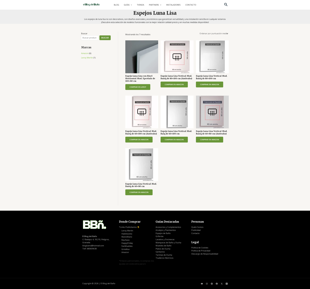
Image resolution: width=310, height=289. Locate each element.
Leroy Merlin (87, 57)
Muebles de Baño (163, 245)
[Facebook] (217, 284)
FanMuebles (127, 246)
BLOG (116, 5)
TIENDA (140, 5)
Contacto (195, 233)
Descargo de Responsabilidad (204, 253)
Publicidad (196, 230)
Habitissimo (126, 233)
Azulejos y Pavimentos (166, 230)
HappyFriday (127, 243)
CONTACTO (190, 5)
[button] (131, 5)
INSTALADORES (173, 5)
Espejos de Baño (163, 233)
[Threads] (227, 284)
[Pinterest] (212, 284)
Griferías (159, 236)
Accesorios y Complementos (168, 227)
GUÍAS (127, 5)
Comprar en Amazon (174, 84)
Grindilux (125, 249)
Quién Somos (197, 227)
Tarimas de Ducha (164, 255)
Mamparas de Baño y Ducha (168, 242)
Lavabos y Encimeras (165, 239)
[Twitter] (222, 284)
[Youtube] (202, 284)
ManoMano (126, 236)
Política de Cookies (199, 247)
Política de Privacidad (200, 250)
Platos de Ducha (163, 248)
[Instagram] (207, 284)
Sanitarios (160, 251)
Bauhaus (125, 240)
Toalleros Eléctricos (164, 258)
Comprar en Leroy (137, 87)
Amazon (85, 53)
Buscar (84, 33)
